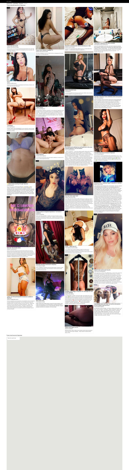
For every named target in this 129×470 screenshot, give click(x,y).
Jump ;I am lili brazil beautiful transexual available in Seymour (20, 297)
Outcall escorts (9, 3)
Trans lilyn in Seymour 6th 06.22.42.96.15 (104, 43)
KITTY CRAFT (9, 1)
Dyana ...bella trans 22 (70, 246)
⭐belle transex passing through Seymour (17, 183)
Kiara (8, 82)
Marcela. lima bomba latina (14, 247)
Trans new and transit (12, 45)
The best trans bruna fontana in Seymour (104, 152)
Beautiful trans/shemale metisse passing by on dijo (78, 45)
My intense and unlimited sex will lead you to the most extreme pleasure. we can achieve (78, 148)
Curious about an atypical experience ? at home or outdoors (48, 212)
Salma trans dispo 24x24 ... (72, 327)
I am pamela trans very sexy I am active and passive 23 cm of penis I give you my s (107, 304)
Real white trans (40, 300)
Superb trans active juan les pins (102, 270)
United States (15, 3)
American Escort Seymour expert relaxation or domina (107, 183)
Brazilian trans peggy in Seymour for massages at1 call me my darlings (79, 292)
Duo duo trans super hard (71, 196)
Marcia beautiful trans (70, 90)
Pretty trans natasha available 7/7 (44, 50)
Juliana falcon (39, 107)
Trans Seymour (40, 154)
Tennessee (21, 3)
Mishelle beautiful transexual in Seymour (46, 264)
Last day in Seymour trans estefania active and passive (108, 96)
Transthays (10, 125)
